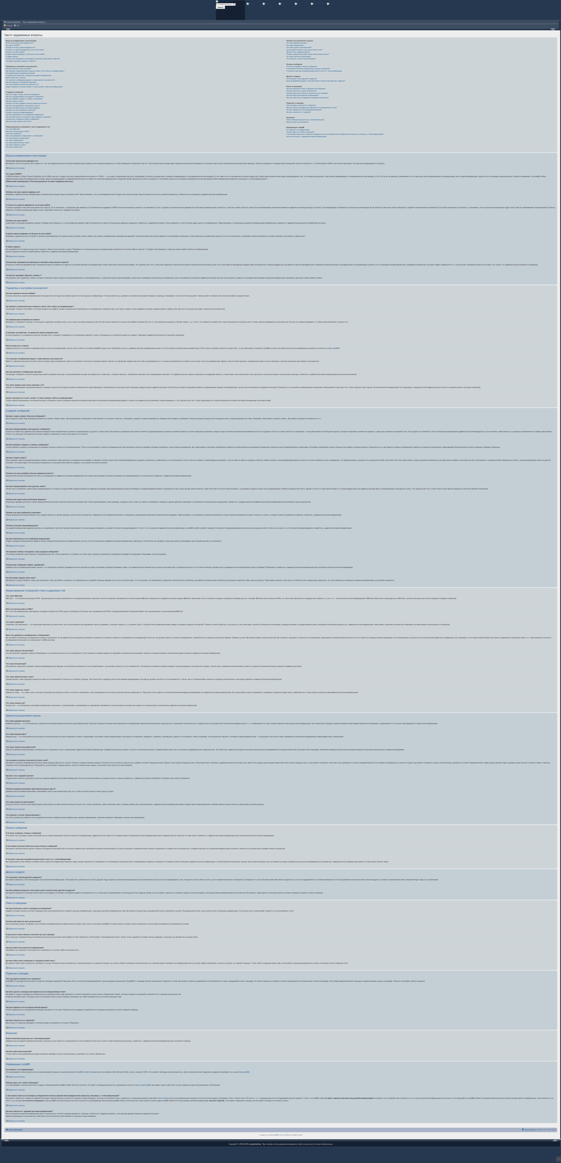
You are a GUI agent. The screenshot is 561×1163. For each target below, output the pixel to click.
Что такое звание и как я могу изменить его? (22, 84)
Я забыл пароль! (12, 56)
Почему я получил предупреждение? (19, 112)
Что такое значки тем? (14, 147)
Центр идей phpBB (143, 1085)
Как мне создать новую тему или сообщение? (23, 94)
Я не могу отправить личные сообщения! (301, 66)
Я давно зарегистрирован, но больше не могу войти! (25, 54)
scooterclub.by (255, 1144)
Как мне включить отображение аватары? (21, 82)
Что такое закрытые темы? (16, 145)
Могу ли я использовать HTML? (17, 131)
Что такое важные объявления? (17, 138)
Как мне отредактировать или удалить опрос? (23, 106)
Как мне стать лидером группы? (298, 52)
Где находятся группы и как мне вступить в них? (304, 50)
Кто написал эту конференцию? (298, 130)
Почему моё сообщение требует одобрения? (22, 119)
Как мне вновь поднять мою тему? (19, 121)
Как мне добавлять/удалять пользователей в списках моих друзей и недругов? (315, 81)
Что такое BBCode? (13, 129)
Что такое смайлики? (13, 133)
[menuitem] (17, 25)
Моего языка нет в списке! (15, 78)
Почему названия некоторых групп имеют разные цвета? (307, 54)
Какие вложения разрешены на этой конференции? (305, 120)
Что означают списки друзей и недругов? (301, 79)
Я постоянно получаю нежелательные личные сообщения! (308, 68)
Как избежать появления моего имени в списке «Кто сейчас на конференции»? (35, 71)
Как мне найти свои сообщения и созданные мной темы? (307, 98)
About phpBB (244, 1072)
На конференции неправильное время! (20, 73)
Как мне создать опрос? (15, 101)
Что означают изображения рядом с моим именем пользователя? (30, 80)
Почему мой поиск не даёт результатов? (301, 91)
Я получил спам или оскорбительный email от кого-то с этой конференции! (314, 71)
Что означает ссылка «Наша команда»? (301, 59)
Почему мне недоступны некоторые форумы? (23, 108)
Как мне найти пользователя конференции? (302, 95)
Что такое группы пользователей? (299, 47)
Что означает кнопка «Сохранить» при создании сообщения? (28, 117)
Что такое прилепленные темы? (18, 142)
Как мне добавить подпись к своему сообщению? (24, 99)
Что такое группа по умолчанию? (298, 56)
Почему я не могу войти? (15, 52)
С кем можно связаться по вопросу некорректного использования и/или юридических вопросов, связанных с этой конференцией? (335, 134)
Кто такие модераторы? (295, 45)
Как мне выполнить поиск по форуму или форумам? (305, 88)
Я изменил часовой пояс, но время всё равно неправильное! (28, 75)
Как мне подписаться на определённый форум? (304, 110)
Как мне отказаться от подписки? (298, 112)
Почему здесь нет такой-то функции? (300, 132)
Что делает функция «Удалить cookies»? (21, 61)
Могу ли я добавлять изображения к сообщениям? (24, 136)
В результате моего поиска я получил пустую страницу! (307, 93)
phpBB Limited (83, 1072)
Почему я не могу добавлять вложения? (21, 110)
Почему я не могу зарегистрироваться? (21, 47)
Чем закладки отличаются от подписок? (301, 105)
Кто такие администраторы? (296, 43)
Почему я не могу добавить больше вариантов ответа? (26, 103)
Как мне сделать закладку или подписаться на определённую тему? (311, 107)
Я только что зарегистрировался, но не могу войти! (25, 50)
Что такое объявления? (14, 140)
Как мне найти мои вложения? (297, 122)
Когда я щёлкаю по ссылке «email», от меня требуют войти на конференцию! (34, 87)
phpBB (335, 348)
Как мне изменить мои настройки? (18, 68)
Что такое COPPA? (13, 45)
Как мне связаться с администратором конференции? (306, 136)
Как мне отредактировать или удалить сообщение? (25, 97)
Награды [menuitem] (9, 25)
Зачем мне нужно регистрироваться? (20, 43)
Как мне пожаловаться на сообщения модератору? (25, 114)
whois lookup (163, 1098)
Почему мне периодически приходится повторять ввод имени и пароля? (33, 59)
